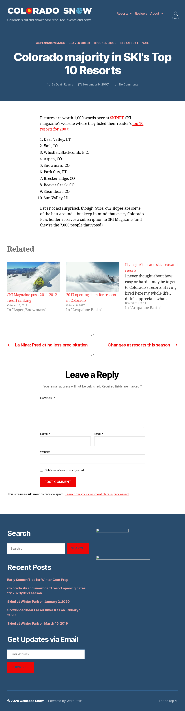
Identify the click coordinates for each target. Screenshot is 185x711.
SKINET (116, 118)
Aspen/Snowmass (50, 43)
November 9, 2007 (96, 84)
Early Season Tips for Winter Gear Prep (37, 580)
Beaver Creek (79, 43)
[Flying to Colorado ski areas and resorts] (151, 287)
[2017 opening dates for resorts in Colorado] (92, 277)
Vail (145, 43)
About (154, 13)
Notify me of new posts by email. (64, 470)
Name (45, 434)
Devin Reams (64, 84)
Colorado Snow (32, 701)
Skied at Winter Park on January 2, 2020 (38, 601)
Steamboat (129, 43)
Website (45, 451)
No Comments (128, 84)
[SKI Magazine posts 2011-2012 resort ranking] (33, 277)
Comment (47, 398)
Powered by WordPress (65, 701)
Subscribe (20, 667)
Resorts (122, 13)
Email (98, 434)
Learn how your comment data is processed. (97, 494)
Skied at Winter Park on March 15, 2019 (37, 623)
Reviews (141, 13)
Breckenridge (105, 43)
